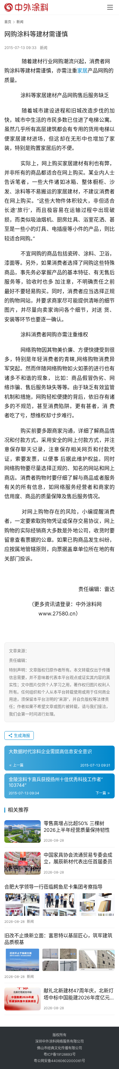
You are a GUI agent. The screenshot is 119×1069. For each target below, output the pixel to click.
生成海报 (21, 735)
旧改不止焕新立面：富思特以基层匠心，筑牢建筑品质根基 (58, 939)
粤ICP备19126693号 (60, 1054)
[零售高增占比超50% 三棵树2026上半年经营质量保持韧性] (22, 831)
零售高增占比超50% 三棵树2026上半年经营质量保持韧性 (77, 826)
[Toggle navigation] (110, 7)
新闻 (43, 47)
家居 (82, 71)
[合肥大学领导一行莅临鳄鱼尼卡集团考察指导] (59, 904)
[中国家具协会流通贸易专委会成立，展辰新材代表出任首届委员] (22, 863)
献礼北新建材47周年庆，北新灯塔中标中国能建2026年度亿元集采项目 (79, 994)
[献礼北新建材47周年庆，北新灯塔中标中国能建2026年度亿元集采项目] (22, 999)
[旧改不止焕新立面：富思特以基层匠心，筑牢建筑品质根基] (59, 960)
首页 (7, 22)
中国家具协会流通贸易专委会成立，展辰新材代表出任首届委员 (78, 858)
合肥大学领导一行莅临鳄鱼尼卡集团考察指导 (53, 887)
